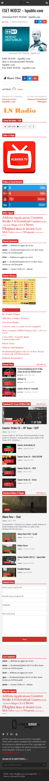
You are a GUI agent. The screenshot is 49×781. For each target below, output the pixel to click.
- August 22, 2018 (28, 448)
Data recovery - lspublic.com (10, 100)
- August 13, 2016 (28, 460)
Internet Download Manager (37, 100)
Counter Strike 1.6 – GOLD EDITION (30, 456)
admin (6, 22)
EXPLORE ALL (41, 364)
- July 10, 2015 (27, 471)
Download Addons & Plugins (13, 493)
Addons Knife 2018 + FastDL (27, 534)
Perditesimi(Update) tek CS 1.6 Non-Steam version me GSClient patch (23, 352)
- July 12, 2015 (11, 432)
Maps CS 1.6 (18, 225)
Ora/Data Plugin (10, 322)
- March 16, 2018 (28, 537)
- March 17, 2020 (29, 382)
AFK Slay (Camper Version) (15, 318)
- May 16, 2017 (27, 483)
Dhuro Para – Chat (11, 517)
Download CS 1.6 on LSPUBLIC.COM (16, 404)
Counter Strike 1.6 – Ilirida (27, 479)
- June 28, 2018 (27, 572)
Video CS (19, 232)
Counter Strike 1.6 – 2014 (27, 468)
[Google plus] (11, 734)
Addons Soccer (23, 545)
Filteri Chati (8, 343)
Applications (22, 217)
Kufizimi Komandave (12, 358)
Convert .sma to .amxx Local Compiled (21, 326)
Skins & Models (25, 228)
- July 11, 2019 (11, 521)
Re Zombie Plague (11, 314)
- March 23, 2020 (29, 375)
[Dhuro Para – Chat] (24, 504)
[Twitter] (3, 734)
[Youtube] (16, 734)
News (30, 225)
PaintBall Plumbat (24, 569)
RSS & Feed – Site (12, 310)
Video (11, 232)
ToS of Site (21, 776)
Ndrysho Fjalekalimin (13, 347)
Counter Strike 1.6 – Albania (22, 269)
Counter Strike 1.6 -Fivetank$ (28, 388)
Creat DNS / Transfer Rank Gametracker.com (15, 338)
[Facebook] (7, 734)
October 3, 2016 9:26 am (18, 22)
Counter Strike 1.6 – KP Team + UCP (20, 428)
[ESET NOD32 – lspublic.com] (24, 51)
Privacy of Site (8, 776)
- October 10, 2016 (29, 549)
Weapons (28, 232)
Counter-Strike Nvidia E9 (26, 445)
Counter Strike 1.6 (12, 421)
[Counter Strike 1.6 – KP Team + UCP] (24, 415)
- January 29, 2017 (28, 563)
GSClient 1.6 (22, 379)
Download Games (28, 221)
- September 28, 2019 (31, 392)
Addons (7, 217)
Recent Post (8, 364)
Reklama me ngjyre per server (22, 245)
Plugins (8, 229)
